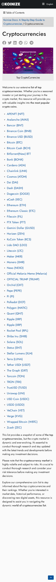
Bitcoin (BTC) (14, 142)
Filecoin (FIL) (15, 217)
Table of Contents (14, 12)
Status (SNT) (14, 348)
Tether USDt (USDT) (18, 365)
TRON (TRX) (14, 382)
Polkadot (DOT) (16, 302)
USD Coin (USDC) (18, 399)
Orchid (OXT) (15, 285)
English (49, 4)
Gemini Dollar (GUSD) (21, 228)
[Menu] (43, 4)
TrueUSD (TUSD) (17, 388)
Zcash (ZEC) (14, 427)
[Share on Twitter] (10, 42)
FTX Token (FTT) (16, 222)
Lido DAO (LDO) (17, 245)
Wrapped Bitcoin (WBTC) (22, 422)
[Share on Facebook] (5, 42)
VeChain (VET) (16, 410)
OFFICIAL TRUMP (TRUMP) (23, 279)
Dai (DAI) (12, 182)
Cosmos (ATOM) (17, 177)
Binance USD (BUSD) (20, 137)
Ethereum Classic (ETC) (21, 211)
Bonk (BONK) (15, 160)
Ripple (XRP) (14, 319)
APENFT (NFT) (15, 114)
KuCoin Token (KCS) (19, 239)
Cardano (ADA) (16, 165)
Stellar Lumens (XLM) (19, 353)
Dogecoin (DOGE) (18, 194)
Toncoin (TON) (16, 376)
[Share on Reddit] (21, 42)
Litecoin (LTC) (15, 251)
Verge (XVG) (14, 416)
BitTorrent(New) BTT (19, 154)
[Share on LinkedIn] (16, 42)
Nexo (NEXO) (15, 268)
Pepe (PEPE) (14, 291)
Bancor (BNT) (15, 125)
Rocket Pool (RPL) (17, 331)
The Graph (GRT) (17, 370)
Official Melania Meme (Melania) (27, 274)
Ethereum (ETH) (16, 205)
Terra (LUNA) (15, 359)
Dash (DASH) (15, 188)
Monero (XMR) (15, 262)
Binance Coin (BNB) (19, 131)
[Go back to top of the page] (51, 577)
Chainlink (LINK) (17, 171)
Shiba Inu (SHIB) (17, 336)
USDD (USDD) (15, 405)
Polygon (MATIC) (17, 308)
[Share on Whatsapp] (27, 42)
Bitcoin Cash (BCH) (18, 148)
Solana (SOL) (15, 342)
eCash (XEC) (14, 199)
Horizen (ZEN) (16, 234)
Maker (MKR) (14, 256)
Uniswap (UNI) (16, 393)
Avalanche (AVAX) (18, 120)
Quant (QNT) (15, 313)
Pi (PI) (10, 296)
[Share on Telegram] (32, 42)
